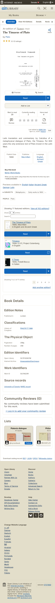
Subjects (31, 481)
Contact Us (32, 503)
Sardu (6, 562)
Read (25, 98)
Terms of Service (11, 486)
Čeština (7, 530)
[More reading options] (48, 98)
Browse (40, 15)
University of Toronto (12, 387)
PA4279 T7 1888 (26, 328)
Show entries (12, 213)
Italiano (7, 550)
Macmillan (25, 157)
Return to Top (33, 489)
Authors (31, 478)
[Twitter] (36, 515)
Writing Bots (9, 509)
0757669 (47, 585)
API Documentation (12, 503)
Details (39, 22)
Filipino (7, 573)
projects (26, 594)
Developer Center (11, 500)
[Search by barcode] (44, 8)
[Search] (39, 8)
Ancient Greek (40, 160)
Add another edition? (42, 287)
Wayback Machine (24, 596)
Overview (11, 22)
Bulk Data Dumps (11, 506)
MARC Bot (42, 130)
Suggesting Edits (35, 506)
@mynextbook (14, 443)
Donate (35, 2)
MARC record (26, 387)
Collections (32, 483)
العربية (6, 528)
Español (7, 539)
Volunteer (8, 475)
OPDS (35, 458)
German (6, 187)
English (40, 157)
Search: (7, 216)
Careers (7, 481)
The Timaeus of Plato (21, 222)
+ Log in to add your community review (26, 411)
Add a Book (33, 509)
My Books (14, 15)
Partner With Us (10, 478)
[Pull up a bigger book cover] (27, 88)
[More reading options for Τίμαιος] (48, 105)
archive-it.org (26, 598)
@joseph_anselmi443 (47, 443)
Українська (8, 567)
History (43, 131)
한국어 (6, 553)
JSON (29, 458)
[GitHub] (41, 515)
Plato (8, 37)
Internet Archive (17, 586)
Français (7, 542)
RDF (24, 458)
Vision (6, 472)
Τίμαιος (20, 28)
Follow (28, 443)
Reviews (48, 22)
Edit (49, 130)
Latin (12, 187)
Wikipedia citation (45, 458)
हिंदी (5, 545)
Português (8, 556)
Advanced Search (35, 486)
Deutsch (7, 533)
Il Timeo (15, 259)
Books (30, 475)
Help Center (33, 500)
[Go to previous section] (3, 22)
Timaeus (15, 241)
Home (30, 472)
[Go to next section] (52, 22)
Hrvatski (7, 547)
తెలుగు (6, 564)
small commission (11, 178)
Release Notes (34, 511)
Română (7, 559)
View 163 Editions (25, 22)
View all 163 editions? (40, 208)
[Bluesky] (30, 515)
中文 (6, 570)
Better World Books (12, 173)
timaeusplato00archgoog (29, 361)
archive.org (12, 598)
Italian (31, 184)
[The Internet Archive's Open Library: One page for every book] (12, 8)
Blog (6, 483)
